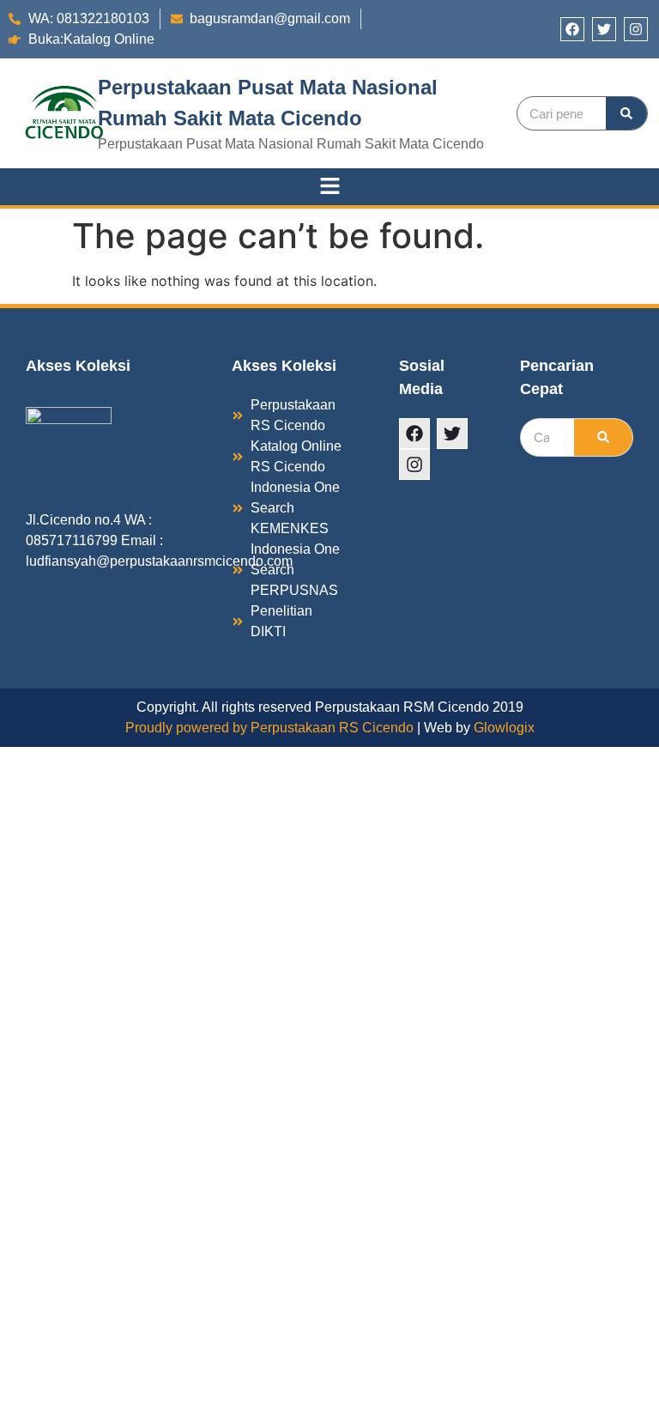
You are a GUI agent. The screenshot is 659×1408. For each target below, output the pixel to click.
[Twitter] (604, 29)
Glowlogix (504, 727)
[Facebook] (572, 29)
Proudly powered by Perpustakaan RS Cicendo (269, 727)
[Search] (626, 113)
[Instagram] (636, 29)
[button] (329, 186)
